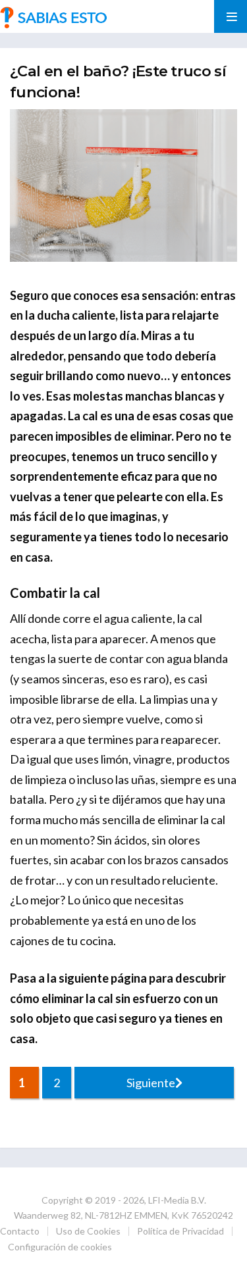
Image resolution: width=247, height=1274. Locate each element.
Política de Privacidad (180, 1231)
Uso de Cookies (88, 1231)
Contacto (20, 1231)
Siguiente (150, 1082)
